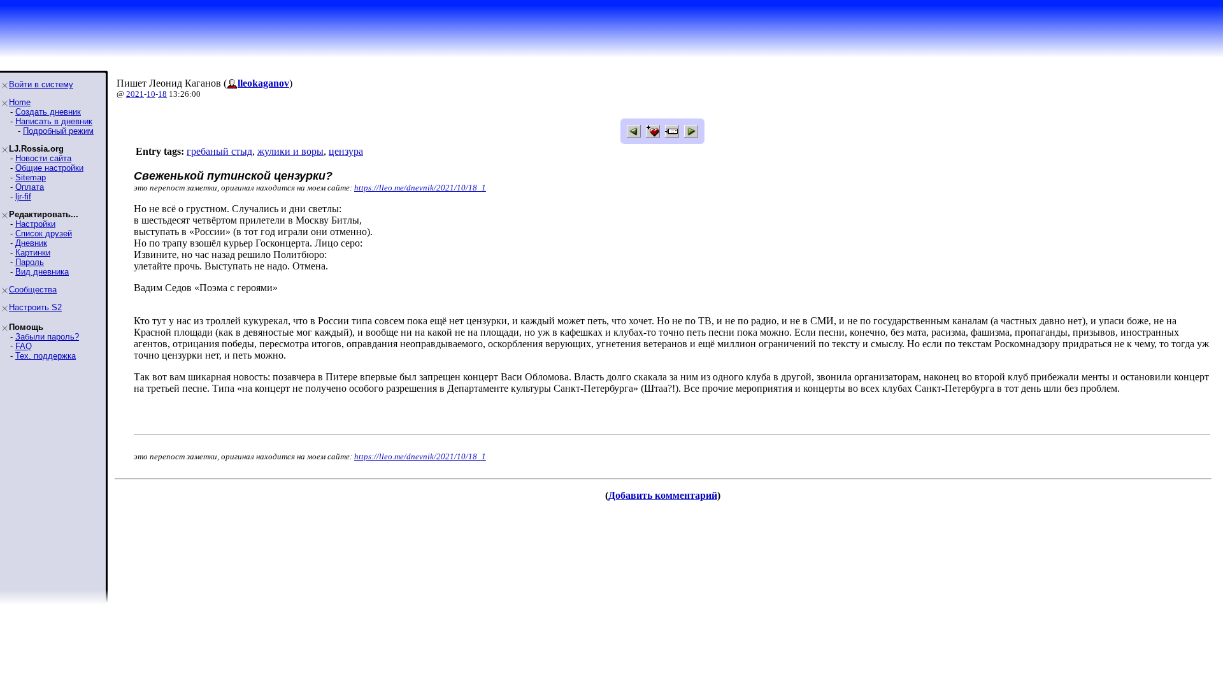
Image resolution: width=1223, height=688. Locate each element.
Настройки (35, 224)
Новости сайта (43, 158)
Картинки (32, 252)
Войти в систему (41, 84)
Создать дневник (48, 112)
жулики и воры (290, 151)
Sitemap (30, 177)
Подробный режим (58, 131)
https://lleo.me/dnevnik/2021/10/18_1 (420, 187)
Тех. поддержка (45, 356)
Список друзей (43, 233)
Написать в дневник (53, 121)
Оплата (29, 187)
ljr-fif (23, 196)
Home (20, 102)
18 (162, 94)
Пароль (29, 262)
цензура (346, 151)
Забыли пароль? (47, 336)
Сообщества (33, 289)
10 (151, 94)
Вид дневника (42, 271)
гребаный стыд (219, 151)
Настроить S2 (35, 307)
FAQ (23, 346)
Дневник (31, 243)
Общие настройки (49, 168)
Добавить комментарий (662, 495)
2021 (135, 94)
